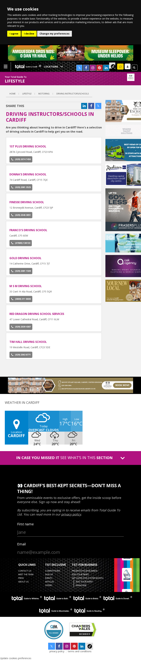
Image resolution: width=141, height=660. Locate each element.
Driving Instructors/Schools (72, 93)
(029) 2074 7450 (23, 159)
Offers (48, 585)
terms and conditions (79, 651)
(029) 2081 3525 (23, 187)
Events (48, 578)
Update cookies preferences (15, 658)
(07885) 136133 (22, 243)
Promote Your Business (84, 570)
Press (21, 578)
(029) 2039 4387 (23, 326)
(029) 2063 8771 (23, 354)
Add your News (80, 574)
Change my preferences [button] (54, 33)
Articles (49, 581)
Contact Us (24, 570)
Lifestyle (26, 93)
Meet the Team (25, 574)
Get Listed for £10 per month (87, 578)
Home (12, 93)
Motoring (44, 93)
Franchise (81, 585)
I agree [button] (14, 33)
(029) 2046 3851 (23, 215)
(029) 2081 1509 (23, 270)
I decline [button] (29, 33)
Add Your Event (84, 581)
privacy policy (57, 651)
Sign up (49, 574)
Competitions (52, 570)
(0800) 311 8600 (23, 298)
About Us (23, 581)
